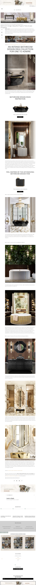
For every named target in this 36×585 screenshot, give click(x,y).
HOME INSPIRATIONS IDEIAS (29, 528)
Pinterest (7, 475)
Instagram (10, 475)
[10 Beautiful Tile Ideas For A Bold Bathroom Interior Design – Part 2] (18, 511)
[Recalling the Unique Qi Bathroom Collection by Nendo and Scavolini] (30, 511)
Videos (18, 557)
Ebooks (18, 559)
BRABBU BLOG (18, 526)
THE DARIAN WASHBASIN (20, 189)
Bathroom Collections (10, 24)
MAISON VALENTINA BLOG (7, 526)
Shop (18, 560)
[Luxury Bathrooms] (18, 10)
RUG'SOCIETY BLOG (29, 526)
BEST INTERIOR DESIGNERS (18, 528)
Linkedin (18, 475)
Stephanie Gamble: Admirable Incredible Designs (15, 470)
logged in (11, 499)
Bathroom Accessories (4, 24)
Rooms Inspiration (18, 558)
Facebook (13, 475)
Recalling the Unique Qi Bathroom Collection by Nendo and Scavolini (30, 516)
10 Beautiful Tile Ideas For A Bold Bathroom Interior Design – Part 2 (18, 516)
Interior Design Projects (20, 24)
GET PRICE (20, 191)
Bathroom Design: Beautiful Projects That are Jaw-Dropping (17, 44)
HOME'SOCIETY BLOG (6, 528)
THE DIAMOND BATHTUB (20, 114)
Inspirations (14, 24)
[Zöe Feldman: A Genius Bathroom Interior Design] (6, 511)
